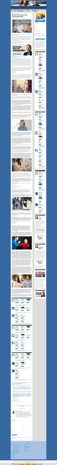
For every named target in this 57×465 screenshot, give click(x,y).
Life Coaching (25, 444)
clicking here (41, 287)
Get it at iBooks (22, 309)
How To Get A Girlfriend (27, 447)
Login (41, 6)
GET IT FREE (17, 302)
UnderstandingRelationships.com (16, 295)
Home (12, 6)
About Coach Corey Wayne (17, 449)
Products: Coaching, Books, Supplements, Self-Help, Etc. (30, 6)
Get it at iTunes (28, 301)
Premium (44, 6)
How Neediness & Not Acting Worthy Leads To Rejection (19, 56)
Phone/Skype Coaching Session (22, 11)
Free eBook (22, 6)
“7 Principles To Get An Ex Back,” (24, 75)
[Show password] (44, 29)
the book (15, 156)
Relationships (25, 448)
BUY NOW (22, 302)
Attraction (25, 445)
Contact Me (39, 6)
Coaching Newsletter (26, 443)
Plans (28, 7)
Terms (39, 461)
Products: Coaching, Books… (15, 453)
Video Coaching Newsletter (15, 13)
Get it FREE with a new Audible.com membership (41, 56)
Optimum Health (26, 449)
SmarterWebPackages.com (30, 462)
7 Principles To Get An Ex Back (15, 57)
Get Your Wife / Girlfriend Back (27, 446)
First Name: (36, 23)
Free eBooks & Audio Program (15, 10)
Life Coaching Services (16, 6)
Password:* (36, 28)
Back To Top (42, 461)
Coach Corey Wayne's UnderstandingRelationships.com (16, 2)
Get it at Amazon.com (17, 301)
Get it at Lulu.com (28, 309)
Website (13, 431)
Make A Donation (28, 10)
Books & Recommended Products (36, 11)
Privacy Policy (37, 461)
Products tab (25, 295)
